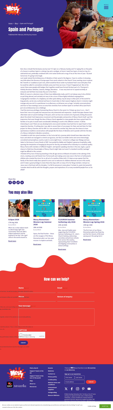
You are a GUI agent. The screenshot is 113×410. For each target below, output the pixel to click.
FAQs (31, 381)
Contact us (51, 374)
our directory (70, 370)
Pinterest (83, 388)
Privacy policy (52, 377)
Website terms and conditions (54, 384)
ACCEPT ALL (105, 406)
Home (10, 23)
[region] (56, 405)
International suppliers (52, 389)
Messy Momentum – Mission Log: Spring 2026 (93, 220)
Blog (16, 23)
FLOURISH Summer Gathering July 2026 (66, 220)
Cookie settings (92, 406)
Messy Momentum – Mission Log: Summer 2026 (42, 222)
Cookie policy (52, 380)
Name (24, 288)
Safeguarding (52, 392)
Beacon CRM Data (53, 395)
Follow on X (66, 388)
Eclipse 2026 (13, 219)
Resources (33, 387)
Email (62, 288)
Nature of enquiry (64, 296)
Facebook (71, 388)
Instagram (77, 388)
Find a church (34, 368)
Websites (51, 371)
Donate (50, 368)
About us (32, 384)
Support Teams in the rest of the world (36, 377)
